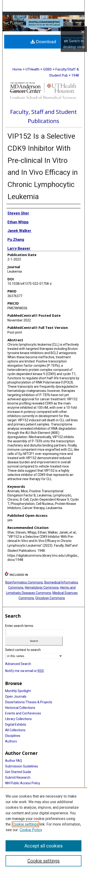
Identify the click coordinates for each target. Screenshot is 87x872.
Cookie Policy (31, 830)
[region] (43, 830)
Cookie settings (25, 824)
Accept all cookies (43, 846)
